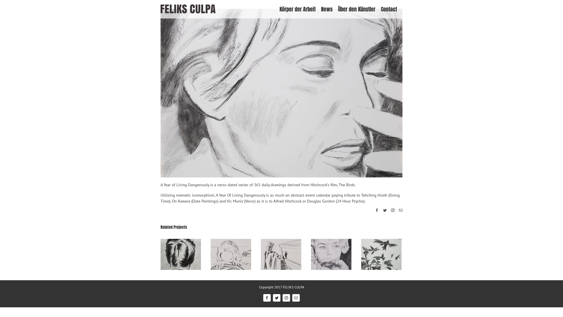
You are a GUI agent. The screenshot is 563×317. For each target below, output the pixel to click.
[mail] (400, 210)
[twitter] (385, 210)
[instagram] (393, 210)
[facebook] (377, 210)
